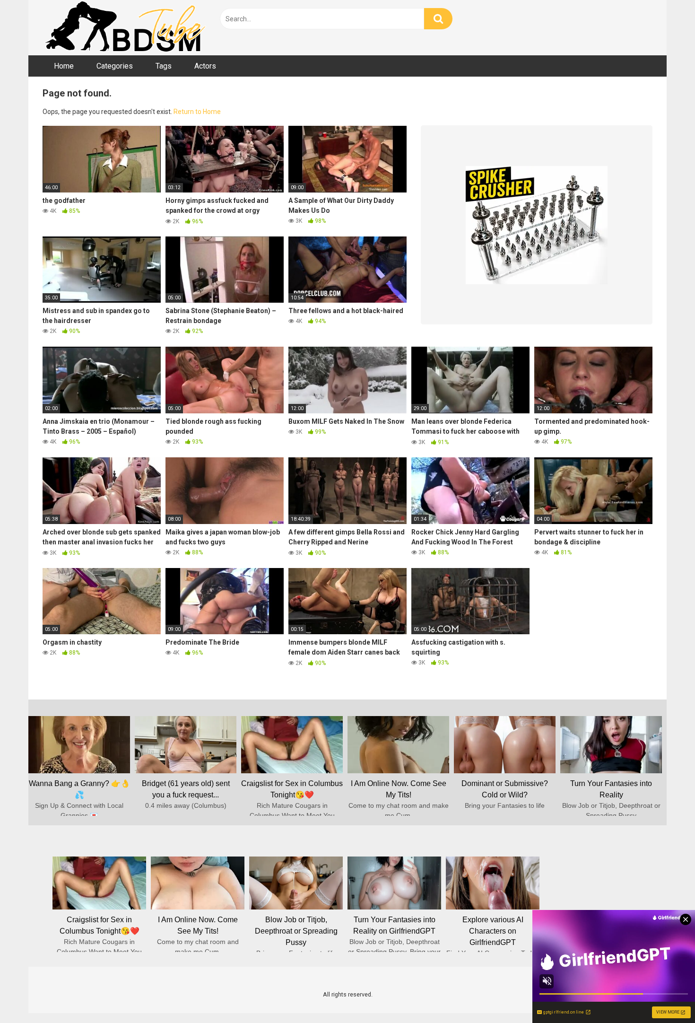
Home (64, 65)
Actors (205, 65)
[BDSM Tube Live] (125, 27)
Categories (114, 65)
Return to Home (197, 111)
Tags (164, 65)
